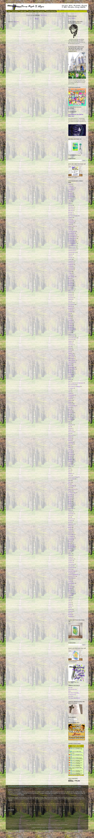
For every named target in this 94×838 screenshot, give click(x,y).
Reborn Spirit (71, 508)
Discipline (70, 295)
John (69, 414)
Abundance (70, 193)
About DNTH (30, 11)
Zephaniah (70, 616)
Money (69, 440)
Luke (69, 423)
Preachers (70, 491)
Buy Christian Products (73, 215)
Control (69, 271)
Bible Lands (70, 208)
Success (69, 553)
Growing (70, 350)
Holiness (70, 372)
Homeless (70, 377)
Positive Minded (71, 478)
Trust (69, 590)
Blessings (70, 212)
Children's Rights (23, 11)
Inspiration (70, 403)
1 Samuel (70, 186)
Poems (69, 475)
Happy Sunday (71, 358)
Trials (69, 585)
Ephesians (70, 306)
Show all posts (44, 15)
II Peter (69, 398)
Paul (69, 468)
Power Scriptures (15, 11)
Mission (70, 438)
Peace (69, 470)
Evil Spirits (70, 311)
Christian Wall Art (72, 252)
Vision (69, 602)
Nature (69, 449)
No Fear (69, 457)
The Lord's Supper (72, 571)
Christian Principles (72, 243)
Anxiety (69, 201)
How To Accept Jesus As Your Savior (75, 383)
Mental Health (71, 431)
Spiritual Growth (71, 546)
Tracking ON (80, 775)
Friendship (70, 325)
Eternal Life (70, 308)
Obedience (70, 459)
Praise (69, 482)
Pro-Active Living (71, 492)
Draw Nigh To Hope (75, 758)
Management (70, 424)
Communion (70, 262)
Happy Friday (71, 355)
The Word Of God (72, 576)
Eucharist (70, 309)
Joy (69, 416)
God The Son (71, 339)
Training (70, 581)
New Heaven (70, 454)
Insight (69, 402)
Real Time (75, 775)
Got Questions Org (72, 694)
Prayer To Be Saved (72, 489)
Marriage (70, 428)
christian (70, 229)
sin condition (70, 536)
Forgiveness (70, 322)
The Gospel (70, 565)
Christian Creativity (72, 238)
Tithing (69, 579)
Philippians (70, 473)
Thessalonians (71, 578)
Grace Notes (70, 696)
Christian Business (72, 235)
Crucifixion (70, 275)
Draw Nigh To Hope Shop (39, 11)
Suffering (70, 555)
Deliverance (70, 282)
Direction (70, 294)
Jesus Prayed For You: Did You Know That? (75, 115)
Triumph (70, 588)
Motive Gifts (70, 444)
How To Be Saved (71, 384)
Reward (69, 522)
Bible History (71, 207)
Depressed (70, 283)
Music (69, 445)
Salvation (70, 531)
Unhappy (70, 595)
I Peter (69, 391)
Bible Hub (70, 687)
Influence (70, 400)
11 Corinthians (71, 187)
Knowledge (70, 419)
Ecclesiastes (70, 302)
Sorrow (69, 541)
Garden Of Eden (71, 329)
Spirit (69, 543)
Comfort (70, 259)
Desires (69, 287)
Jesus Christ (70, 412)
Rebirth (69, 506)
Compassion (70, 264)
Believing (70, 205)
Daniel (69, 278)
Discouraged (70, 297)
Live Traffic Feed (76, 746)
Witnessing (70, 611)
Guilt (69, 351)
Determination (71, 289)
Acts (69, 198)
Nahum (69, 447)
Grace (69, 346)
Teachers (70, 557)
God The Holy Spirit (72, 337)
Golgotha (70, 343)
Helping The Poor (71, 369)
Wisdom (70, 609)
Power (69, 480)
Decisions (70, 280)
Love (69, 421)
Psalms (69, 501)
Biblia (69, 691)
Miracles (70, 437)
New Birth (70, 451)
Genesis (69, 330)
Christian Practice (71, 242)
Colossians (70, 257)
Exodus (69, 315)
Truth (69, 592)
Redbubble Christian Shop (51, 11)
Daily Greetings (71, 276)
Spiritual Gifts (71, 545)
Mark (69, 426)
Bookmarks (70, 214)
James (69, 409)
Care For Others (71, 221)
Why (69, 607)
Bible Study (70, 210)
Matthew (70, 430)
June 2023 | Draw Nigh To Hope (74, 749)
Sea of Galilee (71, 534)
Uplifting (70, 597)
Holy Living (70, 376)
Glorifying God (71, 334)
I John (69, 390)
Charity (69, 224)
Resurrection (70, 518)
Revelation (70, 520)
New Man (70, 456)
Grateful (70, 348)
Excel (69, 313)
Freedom (70, 323)
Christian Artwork (71, 231)
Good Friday (70, 344)
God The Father (71, 336)
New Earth (70, 452)
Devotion (70, 292)
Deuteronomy (71, 290)
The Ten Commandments (73, 574)
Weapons (70, 606)
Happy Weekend (71, 362)
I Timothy (70, 397)
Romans (69, 527)
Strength (70, 550)
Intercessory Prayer (72, 405)
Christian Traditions (72, 248)
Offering (70, 461)
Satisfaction (70, 532)
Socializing (70, 539)
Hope (69, 381)
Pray (69, 484)
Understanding (71, 593)
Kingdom (70, 417)
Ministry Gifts (71, 435)
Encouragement (71, 304)
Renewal (70, 515)
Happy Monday (71, 356)
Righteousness (71, 524)
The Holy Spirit (71, 567)
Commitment (70, 261)
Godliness (70, 341)
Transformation (71, 583)
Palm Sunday (70, 464)
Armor (69, 203)
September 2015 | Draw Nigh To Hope (75, 755)
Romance (70, 525)
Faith (69, 316)
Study (69, 552)
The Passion (70, 572)
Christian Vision (71, 250)
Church (69, 255)
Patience (70, 466)
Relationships (71, 513)
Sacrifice (70, 529)
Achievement (70, 196)
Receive (69, 510)
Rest (69, 517)
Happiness (70, 353)
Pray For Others (71, 485)
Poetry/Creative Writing (73, 477)
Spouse (69, 548)
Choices (69, 228)
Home (9, 11)
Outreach (70, 463)
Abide (69, 191)
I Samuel (70, 393)
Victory (69, 599)
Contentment (70, 269)
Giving (69, 332)
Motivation (70, 442)
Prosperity (70, 494)
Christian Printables (72, 245)
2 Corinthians (71, 189)
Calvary (69, 219)
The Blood (70, 562)
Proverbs (70, 498)
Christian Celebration (72, 236)
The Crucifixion (71, 564)
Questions (70, 505)
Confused (70, 266)
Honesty (70, 379)
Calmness (70, 217)
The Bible (70, 560)
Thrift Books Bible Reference (74, 698)
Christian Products (72, 247)
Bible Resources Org (72, 689)
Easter (69, 301)
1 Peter (69, 184)
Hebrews (70, 365)
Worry (69, 613)
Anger (69, 200)
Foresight (70, 320)
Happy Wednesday (72, 360)
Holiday (69, 370)
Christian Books (71, 233)
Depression (70, 285)
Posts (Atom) (16, 21)
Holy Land (70, 374)
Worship (70, 614)
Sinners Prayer (71, 538)
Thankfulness (71, 559)
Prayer (69, 487)
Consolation (70, 268)
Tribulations (70, 586)
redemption (70, 512)
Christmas (70, 254)
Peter (69, 471)
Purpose (69, 503)
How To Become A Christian (74, 386)
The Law (70, 569)
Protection (70, 496)
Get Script (71, 775)
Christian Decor (71, 240)
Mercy (69, 433)
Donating (70, 299)
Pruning (69, 499)
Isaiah (69, 407)
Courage (70, 273)
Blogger (60, 827)
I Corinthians (71, 388)
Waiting (69, 604)
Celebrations (70, 222)
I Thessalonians (71, 395)
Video (69, 600)
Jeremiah (70, 410)
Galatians (70, 327)
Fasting (69, 318)
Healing (69, 363)
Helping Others (71, 367)
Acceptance (70, 194)
